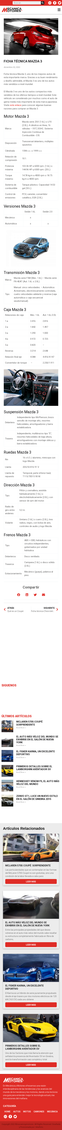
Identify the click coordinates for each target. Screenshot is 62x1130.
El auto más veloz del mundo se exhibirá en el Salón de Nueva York (37, 739)
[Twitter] (59, 3)
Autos (16, 1111)
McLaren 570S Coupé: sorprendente (29, 723)
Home (7, 1111)
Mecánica (52, 1111)
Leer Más (31, 881)
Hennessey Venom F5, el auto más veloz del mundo (37, 783)
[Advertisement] (31, 648)
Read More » (21, 728)
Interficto (39, 1127)
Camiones (39, 1111)
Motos (27, 1111)
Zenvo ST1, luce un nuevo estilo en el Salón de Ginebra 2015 (37, 797)
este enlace (15, 105)
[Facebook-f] (54, 3)
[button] (18, 594)
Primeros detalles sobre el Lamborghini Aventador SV (34, 768)
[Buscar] (42, 3)
